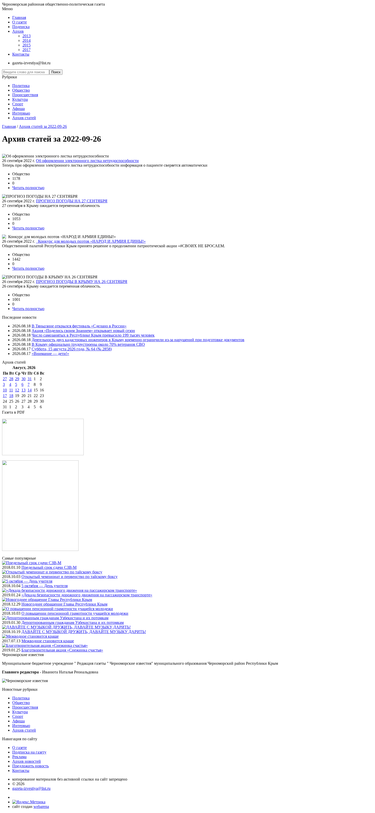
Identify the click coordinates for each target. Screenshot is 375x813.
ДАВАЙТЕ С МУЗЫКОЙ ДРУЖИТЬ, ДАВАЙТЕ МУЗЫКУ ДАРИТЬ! (83, 632)
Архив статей (24, 118)
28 (11, 379)
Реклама (19, 757)
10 (5, 390)
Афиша (18, 108)
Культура (20, 99)
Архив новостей (26, 761)
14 (30, 390)
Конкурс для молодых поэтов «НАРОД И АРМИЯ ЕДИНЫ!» (91, 241)
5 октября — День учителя (44, 586)
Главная (19, 17)
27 (5, 379)
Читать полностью (28, 188)
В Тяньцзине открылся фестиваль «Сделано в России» (79, 326)
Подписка (21, 26)
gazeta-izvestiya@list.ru (31, 788)
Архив (18, 31)
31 (30, 379)
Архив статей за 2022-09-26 (43, 126)
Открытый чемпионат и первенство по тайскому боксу (69, 576)
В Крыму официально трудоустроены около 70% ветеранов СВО (88, 344)
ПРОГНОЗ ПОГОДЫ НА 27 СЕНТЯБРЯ (71, 201)
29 (17, 379)
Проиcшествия (25, 95)
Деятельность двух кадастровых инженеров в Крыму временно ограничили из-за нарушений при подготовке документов (138, 340)
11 (11, 390)
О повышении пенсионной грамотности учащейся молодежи (74, 613)
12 (17, 390)
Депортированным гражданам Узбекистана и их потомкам (72, 622)
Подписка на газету (29, 752)
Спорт (17, 104)
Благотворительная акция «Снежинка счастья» (62, 650)
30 (23, 379)
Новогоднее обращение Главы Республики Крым (64, 604)
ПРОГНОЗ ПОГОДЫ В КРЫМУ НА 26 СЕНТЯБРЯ (81, 281)
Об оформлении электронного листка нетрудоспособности (87, 160)
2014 (26, 40)
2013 (26, 36)
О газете (19, 22)
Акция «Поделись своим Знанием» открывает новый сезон (83, 330)
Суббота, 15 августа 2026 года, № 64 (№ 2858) (72, 349)
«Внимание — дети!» (50, 353)
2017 (26, 49)
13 (23, 390)
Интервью (21, 113)
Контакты (20, 54)
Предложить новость (30, 766)
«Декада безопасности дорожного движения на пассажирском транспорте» (86, 595)
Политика (21, 85)
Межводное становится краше (47, 641)
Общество (21, 90)
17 (5, 395)
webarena (41, 806)
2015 (26, 45)
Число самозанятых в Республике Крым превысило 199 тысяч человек (93, 335)
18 (11, 395)
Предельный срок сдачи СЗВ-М (49, 567)
